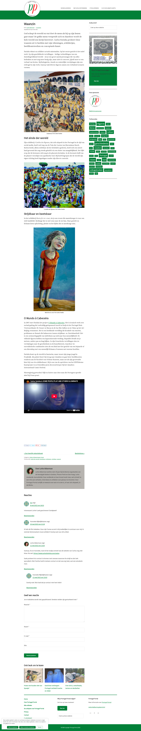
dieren (91, 136)
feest (104, 139)
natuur (98, 151)
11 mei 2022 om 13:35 (37, 545)
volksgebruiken (96, 170)
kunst (112, 144)
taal (104, 159)
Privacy (26, 712)
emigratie (105, 136)
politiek (91, 155)
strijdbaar (54, 459)
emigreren (93, 139)
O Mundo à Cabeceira (56, 323)
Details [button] (39, 727)
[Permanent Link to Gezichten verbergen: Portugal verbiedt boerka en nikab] (54, 670)
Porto (96, 155)
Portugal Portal (106, 702)
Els (31, 503)
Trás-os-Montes (106, 163)
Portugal (103, 155)
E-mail (26, 636)
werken (91, 173)
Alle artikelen (28, 705)
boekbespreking (100, 128)
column (102, 132)
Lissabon (97, 148)
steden (99, 160)
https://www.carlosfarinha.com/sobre (46, 553)
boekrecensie (94, 132)
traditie (98, 163)
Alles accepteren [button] (12, 727)
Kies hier (96, 81)
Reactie (27, 605)
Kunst (42, 457)
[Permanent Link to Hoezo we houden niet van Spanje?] (33, 670)
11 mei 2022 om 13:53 (40, 577)
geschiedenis (101, 143)
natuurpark (104, 151)
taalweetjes (111, 160)
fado (100, 139)
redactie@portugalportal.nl (96, 707)
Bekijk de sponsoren (95, 111)
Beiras (92, 128)
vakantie (113, 163)
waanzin (59, 459)
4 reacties (38, 27)
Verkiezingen (99, 166)
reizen (92, 159)
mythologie (48, 459)
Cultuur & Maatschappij (34, 457)
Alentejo (92, 124)
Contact (26, 715)
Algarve (100, 123)
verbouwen (92, 166)
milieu (112, 148)
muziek (92, 151)
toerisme (92, 163)
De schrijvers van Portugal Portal (34, 708)
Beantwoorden (29, 516)
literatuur (106, 148)
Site (25, 645)
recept (111, 155)
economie (97, 136)
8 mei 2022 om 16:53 (37, 505)
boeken (108, 128)
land (91, 148)
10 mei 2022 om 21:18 (37, 524)
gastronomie (111, 139)
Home (26, 699)
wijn (96, 173)
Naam (26, 627)
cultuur (110, 132)
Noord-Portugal (111, 151)
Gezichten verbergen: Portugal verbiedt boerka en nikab (53, 688)
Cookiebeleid (28, 718)
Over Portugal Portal (30, 702)
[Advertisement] (54, 427)
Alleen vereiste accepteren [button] (27, 727)
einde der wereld (35, 459)
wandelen (108, 170)
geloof (91, 144)
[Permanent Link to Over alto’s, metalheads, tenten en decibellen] (74, 670)
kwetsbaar (42, 459)
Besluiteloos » (79, 453)
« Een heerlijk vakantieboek (33, 453)
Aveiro (108, 124)
